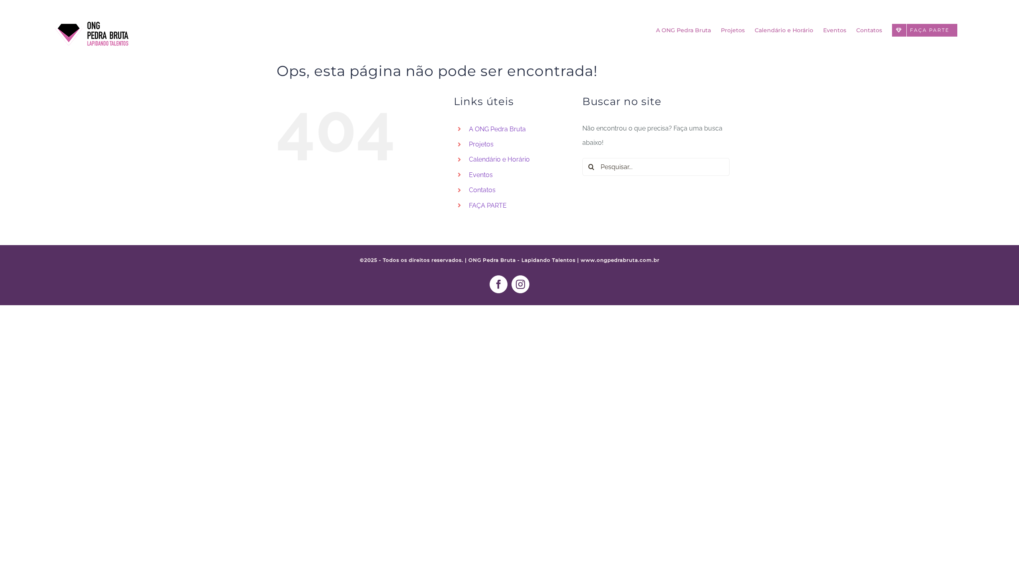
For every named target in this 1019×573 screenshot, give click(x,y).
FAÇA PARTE (488, 205)
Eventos (481, 175)
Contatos (482, 190)
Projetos (481, 144)
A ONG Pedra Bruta (497, 129)
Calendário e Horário (499, 159)
